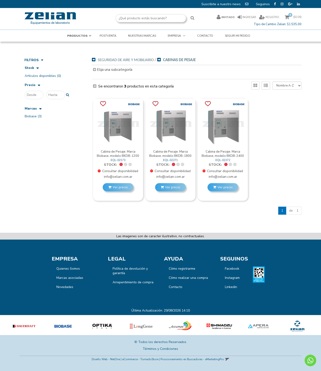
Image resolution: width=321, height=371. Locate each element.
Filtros (31, 60)
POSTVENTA (108, 36)
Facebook (232, 268)
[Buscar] (192, 18)
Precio (30, 85)
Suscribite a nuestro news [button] (221, 4)
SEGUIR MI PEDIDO (237, 36)
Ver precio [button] (120, 187)
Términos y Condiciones (160, 349)
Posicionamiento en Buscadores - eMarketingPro (192, 359)
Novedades (64, 287)
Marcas (31, 109)
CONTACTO (205, 36)
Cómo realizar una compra (188, 278)
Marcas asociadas (69, 278)
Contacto (175, 287)
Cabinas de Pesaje (179, 60)
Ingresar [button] (249, 17)
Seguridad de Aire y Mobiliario (126, 60)
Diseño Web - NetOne (106, 359)
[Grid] (255, 86)
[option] (24, 326)
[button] (227, 359)
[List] (266, 86)
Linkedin (231, 287)
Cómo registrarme (182, 268)
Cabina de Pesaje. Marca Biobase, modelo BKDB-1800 (170, 154)
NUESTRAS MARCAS (142, 36)
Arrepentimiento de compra (133, 282)
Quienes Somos (68, 268)
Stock (29, 68)
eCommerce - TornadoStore (140, 359)
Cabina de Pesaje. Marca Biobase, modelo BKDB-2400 (223, 154)
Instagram (232, 278)
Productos (77, 36)
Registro (272, 17)
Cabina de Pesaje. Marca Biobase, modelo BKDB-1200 (118, 154)
